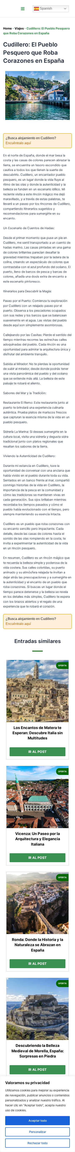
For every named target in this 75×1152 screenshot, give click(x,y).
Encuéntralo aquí (18, 143)
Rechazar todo (38, 1143)
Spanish (45, 8)
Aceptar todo (38, 1120)
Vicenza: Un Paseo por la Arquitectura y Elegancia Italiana (37, 838)
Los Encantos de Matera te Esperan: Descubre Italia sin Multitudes (37, 732)
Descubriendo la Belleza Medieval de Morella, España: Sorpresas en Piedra (37, 1050)
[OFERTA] (37, 691)
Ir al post (37, 752)
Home (7, 28)
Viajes (19, 28)
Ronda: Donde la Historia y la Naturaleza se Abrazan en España (37, 944)
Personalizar (37, 1132)
